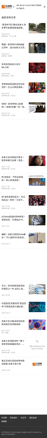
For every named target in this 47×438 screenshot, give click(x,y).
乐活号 (23, 417)
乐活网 (4, 417)
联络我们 (13, 417)
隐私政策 (33, 417)
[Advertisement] (23, 136)
